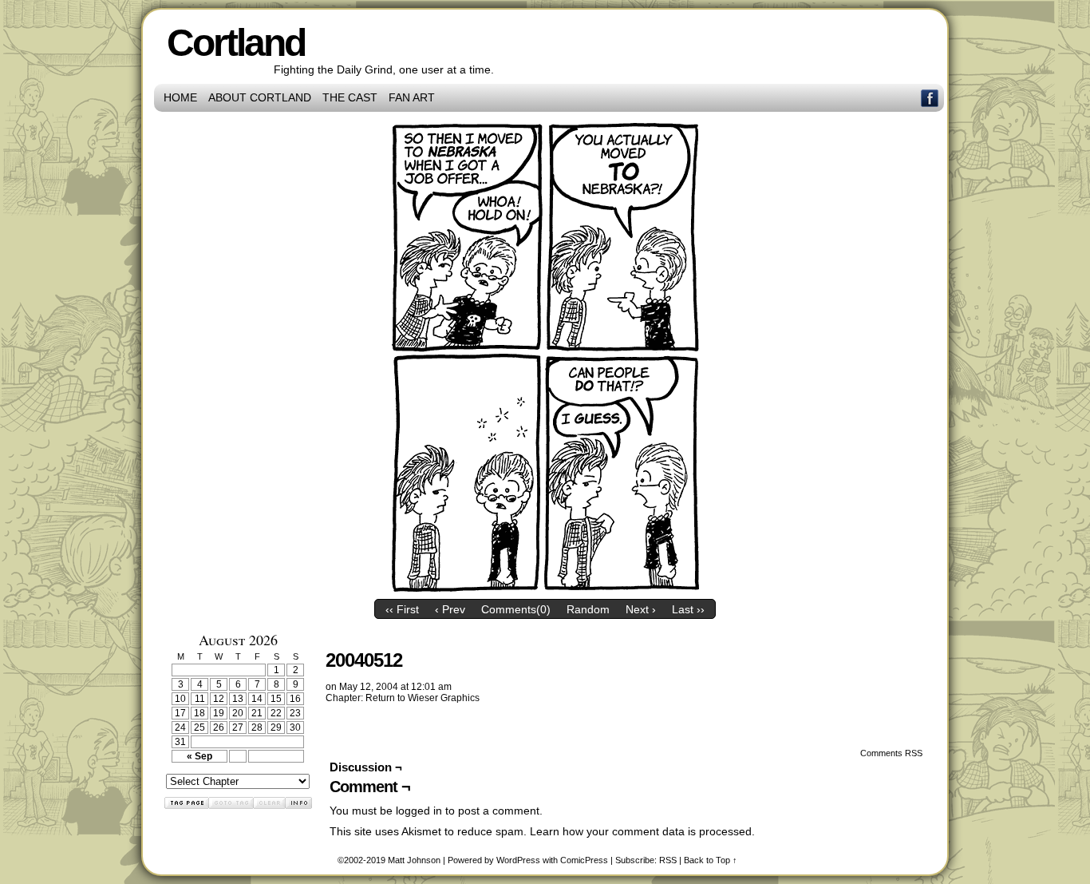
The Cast (349, 97)
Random (588, 609)
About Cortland (259, 97)
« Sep (199, 756)
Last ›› (688, 609)
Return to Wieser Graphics (422, 698)
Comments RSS (891, 753)
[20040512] (545, 587)
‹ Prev (450, 609)
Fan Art (412, 97)
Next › (641, 609)
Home (180, 97)
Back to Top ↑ (710, 860)
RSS (668, 860)
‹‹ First (402, 609)
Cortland (236, 43)
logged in (419, 810)
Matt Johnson (414, 860)
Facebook (930, 98)
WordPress (518, 860)
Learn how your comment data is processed (641, 831)
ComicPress (584, 860)
